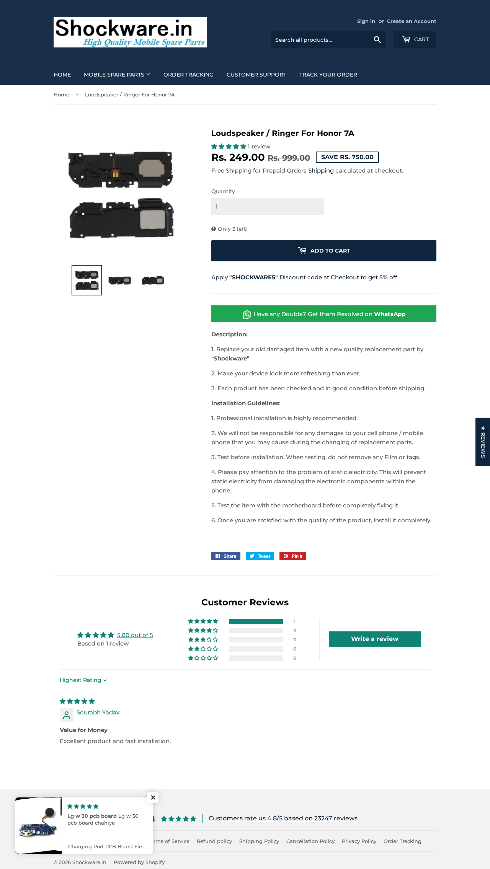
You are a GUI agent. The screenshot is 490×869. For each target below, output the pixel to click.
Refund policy (214, 841)
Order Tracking (188, 74)
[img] (77, 701)
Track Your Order (328, 74)
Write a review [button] (375, 638)
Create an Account (411, 21)
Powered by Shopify (139, 862)
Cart (421, 39)
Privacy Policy (359, 841)
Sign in (366, 21)
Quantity (223, 191)
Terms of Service (168, 841)
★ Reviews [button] (483, 442)
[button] (87, 280)
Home (62, 74)
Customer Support (256, 74)
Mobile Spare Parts (115, 74)
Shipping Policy (259, 841)
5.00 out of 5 (135, 635)
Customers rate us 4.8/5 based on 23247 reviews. (284, 818)
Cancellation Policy (310, 841)
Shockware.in (89, 862)
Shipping (321, 170)
